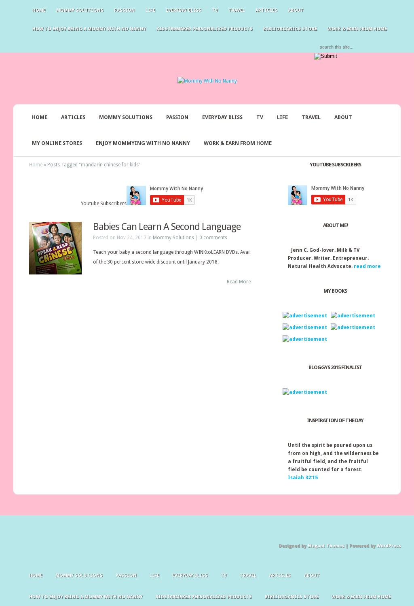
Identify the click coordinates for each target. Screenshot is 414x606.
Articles (266, 10)
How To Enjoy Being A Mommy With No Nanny (89, 29)
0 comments (213, 237)
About (296, 10)
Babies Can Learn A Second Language (167, 226)
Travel (236, 10)
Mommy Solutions (80, 10)
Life (150, 10)
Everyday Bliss (183, 10)
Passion (124, 10)
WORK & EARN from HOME (357, 29)
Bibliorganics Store (290, 29)
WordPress (389, 546)
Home (39, 10)
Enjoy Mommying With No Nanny (143, 143)
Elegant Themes (326, 546)
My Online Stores (57, 143)
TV (215, 10)
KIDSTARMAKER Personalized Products (204, 29)
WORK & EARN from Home (238, 143)
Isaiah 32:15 (303, 478)
